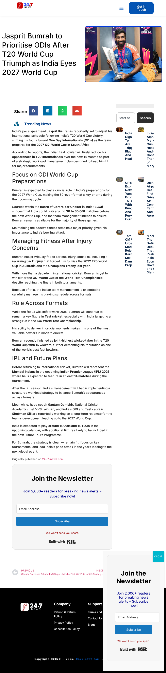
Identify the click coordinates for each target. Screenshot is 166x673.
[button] (121, 8)
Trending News (37, 124)
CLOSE (158, 556)
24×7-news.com (53, 459)
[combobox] (125, 117)
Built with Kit (62, 541)
